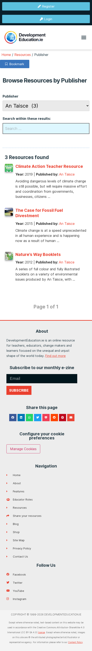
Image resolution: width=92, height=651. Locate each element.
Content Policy (75, 642)
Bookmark (15, 64)
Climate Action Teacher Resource (49, 166)
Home (6, 55)
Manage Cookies (23, 449)
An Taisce (67, 174)
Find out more (55, 356)
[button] (84, 37)
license (41, 632)
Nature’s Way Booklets (38, 254)
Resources (22, 55)
